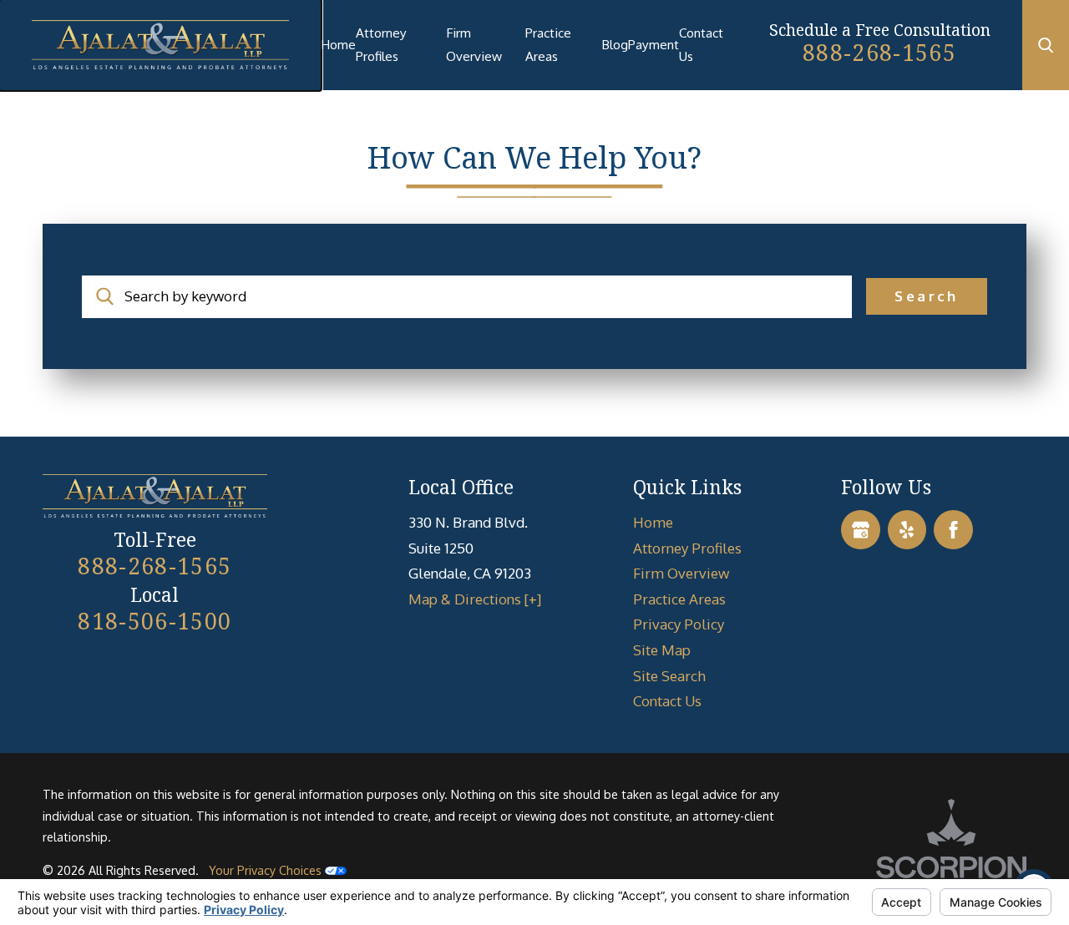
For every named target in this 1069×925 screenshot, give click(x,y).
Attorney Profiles (381, 44)
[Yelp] (907, 529)
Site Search (669, 676)
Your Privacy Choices (267, 869)
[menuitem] (338, 45)
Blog (614, 44)
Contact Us (701, 44)
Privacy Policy (678, 624)
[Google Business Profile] (860, 529)
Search (926, 296)
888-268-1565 (879, 53)
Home (338, 44)
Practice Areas (548, 44)
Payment (653, 44)
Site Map (662, 650)
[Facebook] (953, 529)
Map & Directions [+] (474, 599)
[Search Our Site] (1045, 45)
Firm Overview (474, 44)
